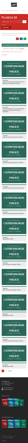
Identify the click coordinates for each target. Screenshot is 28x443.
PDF (21, 51)
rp (17, 38)
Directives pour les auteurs (8, 51)
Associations (17, 51)
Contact (16, 10)
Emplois (11, 10)
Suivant (10, 370)
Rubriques (14, 35)
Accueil (3, 10)
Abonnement (4, 54)
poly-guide (4, 24)
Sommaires (12, 48)
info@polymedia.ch (8, 389)
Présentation (6, 48)
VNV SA (11, 437)
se (24, 38)
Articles (17, 48)
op (21, 38)
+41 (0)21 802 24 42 (8, 388)
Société (7, 10)
